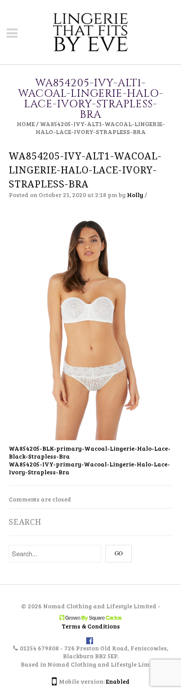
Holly (135, 195)
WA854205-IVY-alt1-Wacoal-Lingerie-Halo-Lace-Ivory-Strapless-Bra (85, 170)
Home (26, 124)
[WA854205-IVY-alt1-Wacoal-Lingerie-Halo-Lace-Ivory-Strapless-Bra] (90, 325)
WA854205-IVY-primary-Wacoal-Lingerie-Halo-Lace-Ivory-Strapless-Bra (89, 468)
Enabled (118, 681)
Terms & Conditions (91, 626)
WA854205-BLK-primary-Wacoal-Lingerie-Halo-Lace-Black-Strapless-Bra (89, 452)
